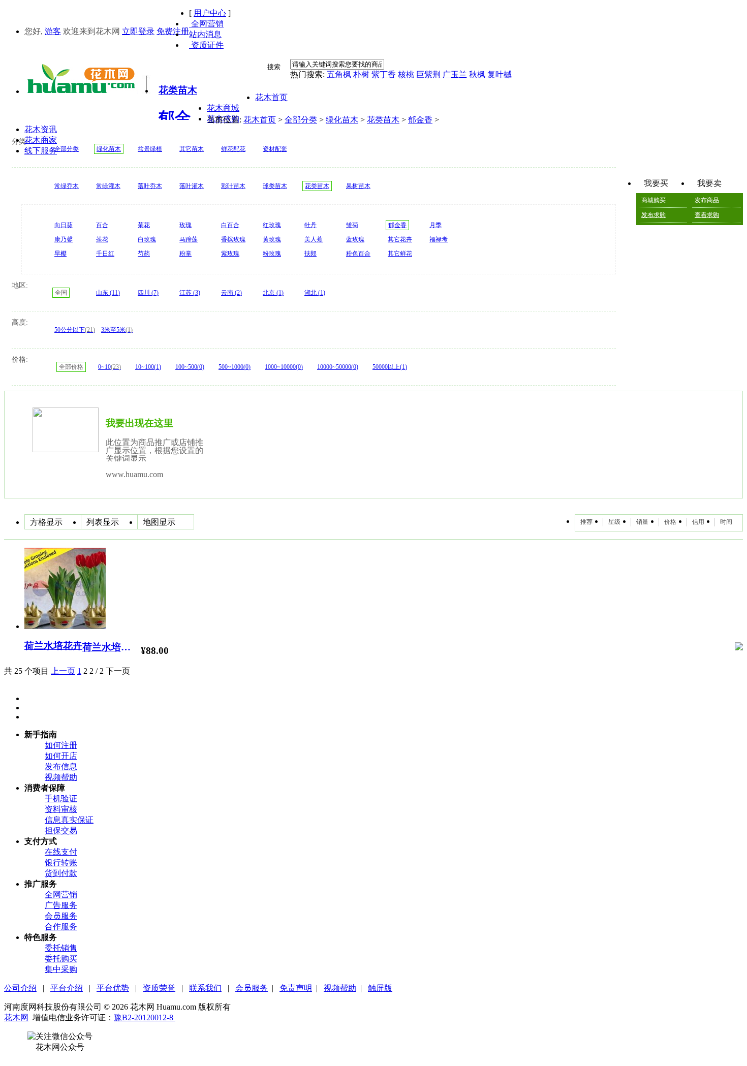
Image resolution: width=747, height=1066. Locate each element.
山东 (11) (108, 292)
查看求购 (707, 214)
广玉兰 (455, 74)
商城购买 (653, 200)
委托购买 (61, 958)
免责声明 (295, 988)
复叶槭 (499, 74)
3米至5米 (117, 329)
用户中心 (210, 13)
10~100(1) (148, 366)
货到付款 (61, 873)
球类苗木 (275, 186)
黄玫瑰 (272, 239)
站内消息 (205, 34)
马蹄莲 (188, 239)
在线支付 (61, 852)
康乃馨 (63, 239)
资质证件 (206, 45)
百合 (102, 225)
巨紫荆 (428, 74)
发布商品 (707, 200)
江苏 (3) (189, 292)
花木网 (16, 1017)
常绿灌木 (108, 186)
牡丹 (310, 225)
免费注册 (173, 31)
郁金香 (420, 119)
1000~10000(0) (284, 366)
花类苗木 (383, 119)
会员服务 (61, 916)
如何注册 (61, 745)
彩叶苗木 (233, 186)
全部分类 (301, 119)
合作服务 (61, 926)
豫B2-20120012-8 (144, 1017)
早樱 (60, 253)
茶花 (102, 239)
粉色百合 (358, 253)
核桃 (406, 74)
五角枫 (339, 74)
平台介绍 (66, 988)
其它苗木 (191, 148)
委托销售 (61, 948)
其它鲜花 (400, 253)
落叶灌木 (191, 186)
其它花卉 (400, 239)
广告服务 (61, 905)
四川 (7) (148, 292)
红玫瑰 (272, 225)
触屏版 (380, 988)
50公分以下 (74, 329)
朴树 (361, 74)
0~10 (109, 366)
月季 (435, 225)
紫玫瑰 (230, 253)
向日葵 (63, 225)
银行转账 (61, 862)
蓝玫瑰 (355, 239)
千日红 (105, 253)
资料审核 (61, 809)
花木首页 (259, 119)
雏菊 (352, 225)
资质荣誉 (159, 988)
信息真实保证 (69, 820)
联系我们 (205, 988)
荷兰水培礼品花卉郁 (110, 647)
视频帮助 (61, 777)
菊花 (144, 225)
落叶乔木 (150, 186)
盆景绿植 (150, 148)
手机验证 (61, 798)
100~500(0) (189, 366)
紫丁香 (383, 74)
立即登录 (138, 31)
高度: (20, 322)
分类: (20, 141)
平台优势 (113, 988)
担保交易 (61, 830)
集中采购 (61, 969)
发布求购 (653, 214)
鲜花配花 (233, 148)
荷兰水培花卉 (53, 646)
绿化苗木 (342, 119)
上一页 (63, 671)
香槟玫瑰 (233, 239)
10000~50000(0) (337, 366)
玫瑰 (185, 225)
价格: (20, 359)
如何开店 (61, 755)
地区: (20, 285)
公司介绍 (20, 988)
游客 (53, 31)
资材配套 (275, 148)
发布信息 (61, 766)
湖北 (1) (314, 292)
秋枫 (477, 74)
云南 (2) (231, 292)
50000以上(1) (389, 366)
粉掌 (185, 253)
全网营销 (206, 23)
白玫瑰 (147, 239)
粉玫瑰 (272, 253)
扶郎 (310, 253)
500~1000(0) (235, 366)
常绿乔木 (66, 186)
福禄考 (438, 239)
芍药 (144, 253)
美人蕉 (313, 239)
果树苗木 (358, 186)
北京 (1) (273, 292)
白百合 (230, 225)
